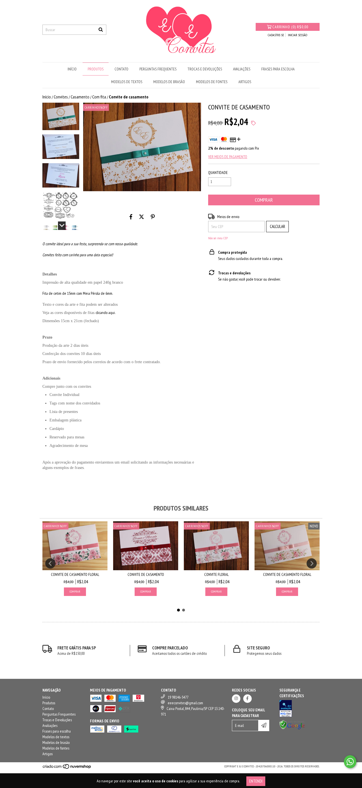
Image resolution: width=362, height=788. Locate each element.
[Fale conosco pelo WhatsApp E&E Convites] (350, 761)
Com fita (99, 97)
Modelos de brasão (169, 81)
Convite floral (216, 574)
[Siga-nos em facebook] (247, 698)
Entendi (255, 781)
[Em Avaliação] (299, 709)
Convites (61, 97)
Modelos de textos (126, 81)
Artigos (244, 81)
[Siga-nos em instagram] (236, 698)
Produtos (96, 69)
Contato (121, 69)
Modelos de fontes (211, 81)
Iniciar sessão (297, 35)
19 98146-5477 (178, 697)
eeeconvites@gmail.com (185, 702)
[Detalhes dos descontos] (253, 123)
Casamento (80, 97)
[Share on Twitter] (141, 216)
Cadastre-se (276, 35)
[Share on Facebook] (131, 216)
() (290, 26)
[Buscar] (100, 30)
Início (72, 69)
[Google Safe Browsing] (292, 728)
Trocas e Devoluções (205, 69)
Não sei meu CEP (218, 238)
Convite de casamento (146, 574)
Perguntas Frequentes (157, 69)
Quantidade (218, 172)
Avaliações (241, 69)
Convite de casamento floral (75, 574)
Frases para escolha (278, 69)
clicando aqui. (105, 312)
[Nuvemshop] (67, 768)
